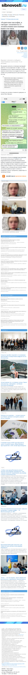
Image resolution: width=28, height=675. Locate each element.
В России (15, 14)
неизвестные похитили (19, 157)
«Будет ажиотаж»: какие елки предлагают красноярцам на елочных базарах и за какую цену (13, 312)
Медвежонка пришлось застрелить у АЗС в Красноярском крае (13, 612)
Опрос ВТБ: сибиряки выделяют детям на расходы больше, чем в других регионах (13, 288)
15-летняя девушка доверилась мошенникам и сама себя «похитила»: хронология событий (13, 231)
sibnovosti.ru (21, 634)
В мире (10, 14)
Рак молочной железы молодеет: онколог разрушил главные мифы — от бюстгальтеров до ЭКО (14, 510)
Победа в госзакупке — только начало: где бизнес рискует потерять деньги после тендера (13, 417)
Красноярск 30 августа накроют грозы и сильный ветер (12, 594)
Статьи (3, 12)
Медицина (3, 506)
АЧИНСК (25, 54)
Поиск (23, 9)
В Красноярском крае (12, 19)
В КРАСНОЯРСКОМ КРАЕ (22, 52)
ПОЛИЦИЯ (25, 55)
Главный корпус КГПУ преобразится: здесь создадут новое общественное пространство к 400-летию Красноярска (13, 269)
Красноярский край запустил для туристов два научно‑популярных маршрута (11, 546)
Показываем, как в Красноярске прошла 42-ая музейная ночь (13, 305)
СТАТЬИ (5, 330)
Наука (2, 467)
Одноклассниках (20, 176)
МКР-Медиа (9, 12)
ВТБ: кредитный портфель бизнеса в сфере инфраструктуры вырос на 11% (10, 240)
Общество (5, 16)
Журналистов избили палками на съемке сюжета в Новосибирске (12, 299)
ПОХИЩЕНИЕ (24, 56)
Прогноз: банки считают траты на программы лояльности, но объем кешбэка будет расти (14, 273)
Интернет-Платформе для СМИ (15, 666)
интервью (3, 379)
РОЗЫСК (25, 57)
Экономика (12, 16)
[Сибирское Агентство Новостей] (14, 5)
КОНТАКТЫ (9, 622)
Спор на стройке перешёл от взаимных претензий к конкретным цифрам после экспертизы (13, 356)
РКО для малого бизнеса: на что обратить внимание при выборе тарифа (13, 280)
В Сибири (5, 14)
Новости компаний (5, 440)
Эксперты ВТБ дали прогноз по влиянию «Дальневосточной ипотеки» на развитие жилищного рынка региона (14, 255)
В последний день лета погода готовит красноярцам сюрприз (12, 606)
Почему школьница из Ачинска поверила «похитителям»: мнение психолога (11, 215)
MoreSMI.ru (23, 666)
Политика (21, 14)
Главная (3, 19)
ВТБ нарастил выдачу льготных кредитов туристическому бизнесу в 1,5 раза (13, 248)
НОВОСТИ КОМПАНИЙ (9, 236)
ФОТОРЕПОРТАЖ (7, 295)
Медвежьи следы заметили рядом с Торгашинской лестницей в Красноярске (12, 598)
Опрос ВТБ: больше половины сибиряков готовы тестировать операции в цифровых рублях (14, 261)
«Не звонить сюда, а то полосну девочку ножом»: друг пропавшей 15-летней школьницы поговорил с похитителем (14, 198)
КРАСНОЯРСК (9, 1)
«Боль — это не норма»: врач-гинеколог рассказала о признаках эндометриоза (13, 578)
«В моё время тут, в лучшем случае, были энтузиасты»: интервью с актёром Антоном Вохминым (14, 383)
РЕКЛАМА (19, 622)
